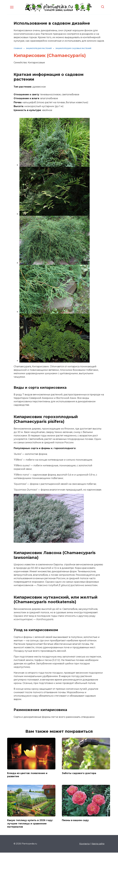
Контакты (84, 843)
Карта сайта (98, 843)
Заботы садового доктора (79, 773)
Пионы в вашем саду (75, 820)
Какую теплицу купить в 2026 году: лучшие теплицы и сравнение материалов (30, 823)
